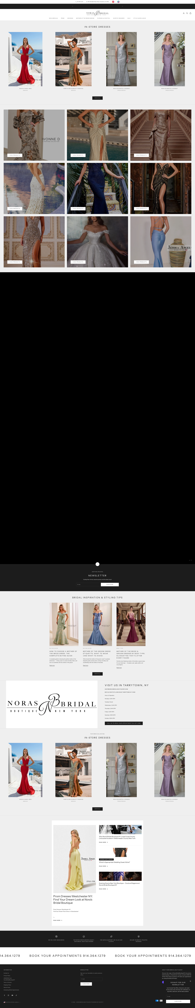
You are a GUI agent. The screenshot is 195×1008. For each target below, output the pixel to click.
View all (98, 98)
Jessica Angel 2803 (25, 88)
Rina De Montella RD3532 (121, 88)
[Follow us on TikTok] (118, 2)
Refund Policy (7, 987)
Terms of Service (8, 982)
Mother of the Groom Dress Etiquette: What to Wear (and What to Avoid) (97, 653)
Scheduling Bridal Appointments (11, 990)
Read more (52, 665)
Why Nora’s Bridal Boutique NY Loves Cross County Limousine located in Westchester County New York (117, 837)
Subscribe (178, 1001)
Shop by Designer (118, 18)
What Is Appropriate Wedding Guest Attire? (114, 862)
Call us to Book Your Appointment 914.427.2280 (124, 723)
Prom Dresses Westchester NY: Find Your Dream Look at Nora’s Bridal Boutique (73, 899)
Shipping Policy (7, 984)
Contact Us (6, 973)
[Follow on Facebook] (4, 995)
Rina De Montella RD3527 (169, 88)
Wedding (70, 18)
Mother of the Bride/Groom (85, 18)
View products (15, 155)
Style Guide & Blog (140, 18)
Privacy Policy (7, 975)
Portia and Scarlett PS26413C (73, 88)
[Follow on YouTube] (12, 995)
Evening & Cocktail (103, 18)
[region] (97, 418)
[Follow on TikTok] (16, 995)
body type (120, 648)
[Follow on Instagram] (8, 995)
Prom (62, 18)
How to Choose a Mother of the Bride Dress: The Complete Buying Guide (63, 653)
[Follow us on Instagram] (113, 2)
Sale (129, 18)
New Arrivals (53, 18)
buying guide (54, 648)
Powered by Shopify (97, 1001)
